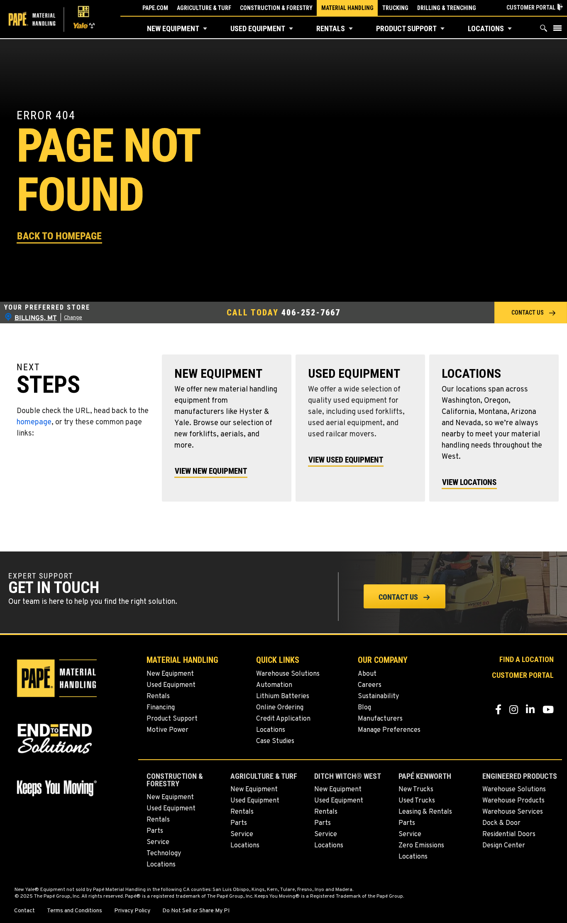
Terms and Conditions (74, 911)
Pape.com (155, 8)
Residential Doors (508, 834)
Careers (369, 685)
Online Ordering (279, 708)
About (367, 674)
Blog (364, 708)
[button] (205, 29)
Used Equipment (257, 28)
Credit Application (283, 719)
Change (73, 318)
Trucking (395, 8)
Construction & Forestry (276, 8)
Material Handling (347, 8)
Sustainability (378, 696)
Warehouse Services (512, 812)
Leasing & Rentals (425, 812)
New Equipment (173, 28)
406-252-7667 (310, 312)
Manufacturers (380, 719)
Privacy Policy (132, 911)
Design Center (503, 846)
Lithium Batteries (282, 696)
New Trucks (415, 789)
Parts (155, 831)
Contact (24, 911)
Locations (486, 28)
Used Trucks (416, 801)
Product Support (406, 28)
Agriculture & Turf (204, 8)
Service (158, 842)
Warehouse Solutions (288, 674)
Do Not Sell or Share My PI (196, 911)
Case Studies (275, 741)
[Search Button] (543, 30)
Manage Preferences (389, 730)
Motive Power (167, 730)
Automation (274, 685)
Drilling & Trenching (446, 8)
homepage (34, 422)
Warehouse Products (513, 801)
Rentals (330, 28)
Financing (161, 708)
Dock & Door (501, 823)
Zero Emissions (421, 846)
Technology (164, 853)
